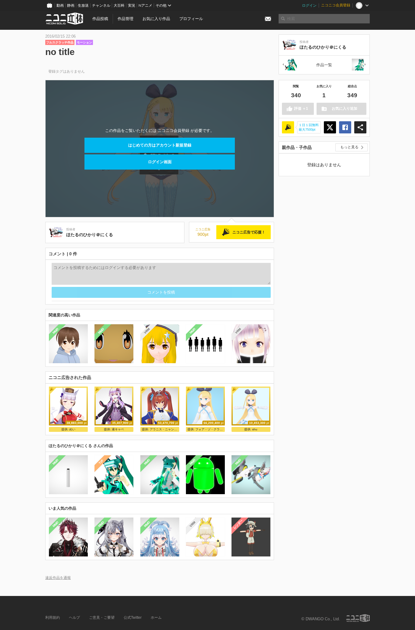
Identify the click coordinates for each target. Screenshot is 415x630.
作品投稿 (100, 18)
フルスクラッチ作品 (60, 42)
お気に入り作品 (156, 18)
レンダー (238, 524)
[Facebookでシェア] (345, 127)
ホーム (156, 617)
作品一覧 (324, 65)
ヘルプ (74, 617)
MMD (55, 331)
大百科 (119, 5)
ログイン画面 (160, 162)
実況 (131, 5)
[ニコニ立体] (358, 618)
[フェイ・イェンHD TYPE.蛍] (289, 65)
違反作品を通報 (58, 578)
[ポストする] (330, 127)
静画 (70, 5)
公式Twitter (133, 617)
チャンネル (101, 5)
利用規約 (52, 617)
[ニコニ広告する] (288, 127)
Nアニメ (145, 5)
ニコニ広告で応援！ (248, 232)
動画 (60, 5)
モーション (84, 42)
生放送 (83, 5)
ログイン (309, 5)
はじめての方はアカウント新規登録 (159, 145)
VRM (146, 330)
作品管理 (125, 18)
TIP (101, 462)
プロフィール (191, 18)
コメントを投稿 (161, 292)
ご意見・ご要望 (102, 617)
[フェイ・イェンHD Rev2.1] (359, 65)
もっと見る (349, 147)
